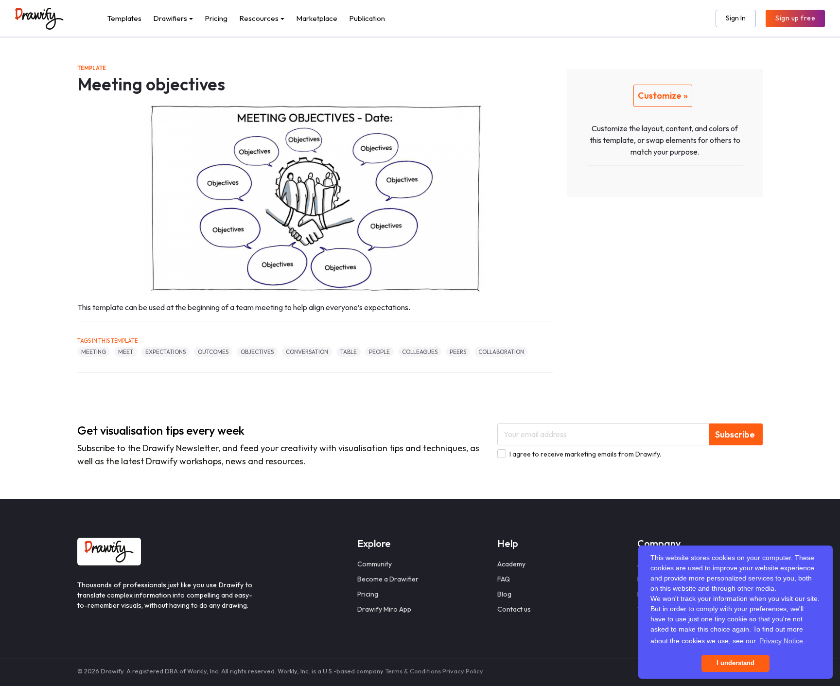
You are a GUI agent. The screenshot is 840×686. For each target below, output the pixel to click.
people (379, 351)
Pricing (216, 18)
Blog (504, 594)
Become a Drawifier (388, 579)
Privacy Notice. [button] (782, 641)
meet (125, 351)
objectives (257, 351)
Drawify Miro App (384, 609)
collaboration (501, 351)
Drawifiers (170, 18)
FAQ (503, 579)
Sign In (736, 18)
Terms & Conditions (413, 671)
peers (458, 351)
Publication (367, 18)
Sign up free (795, 18)
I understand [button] (735, 663)
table (348, 351)
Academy (511, 564)
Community (374, 564)
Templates (124, 18)
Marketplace (316, 18)
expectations (165, 351)
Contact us (514, 609)
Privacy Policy (462, 671)
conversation (307, 351)
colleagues (420, 351)
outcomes (213, 351)
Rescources (259, 18)
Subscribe (735, 434)
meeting (93, 351)
